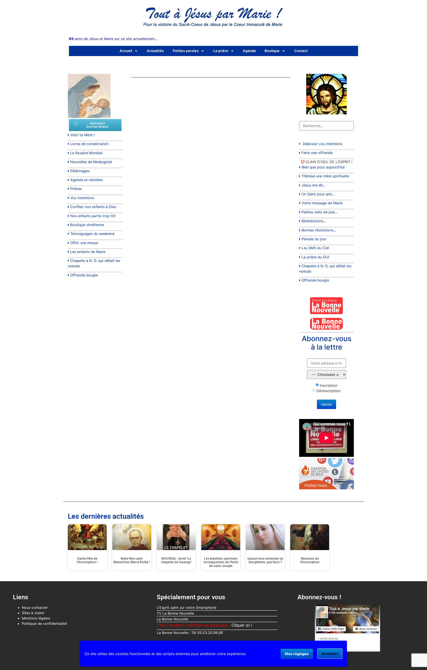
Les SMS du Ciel (315, 248)
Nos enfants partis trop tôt (93, 216)
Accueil (126, 51)
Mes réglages (297, 654)
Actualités (155, 51)
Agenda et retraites (86, 180)
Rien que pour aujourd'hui (323, 167)
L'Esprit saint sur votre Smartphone (186, 607)
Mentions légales (36, 618)
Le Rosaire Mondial (86, 153)
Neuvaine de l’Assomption (309, 560)
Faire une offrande (317, 152)
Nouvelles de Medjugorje (91, 162)
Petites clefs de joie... (319, 212)
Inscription (328, 385)
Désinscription (328, 391)
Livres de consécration (89, 144)
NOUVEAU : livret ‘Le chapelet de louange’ (176, 560)
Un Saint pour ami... (318, 194)
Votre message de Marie (322, 203)
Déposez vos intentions (322, 144)
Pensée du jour (314, 239)
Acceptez (330, 653)
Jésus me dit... (314, 185)
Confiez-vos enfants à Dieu (93, 206)
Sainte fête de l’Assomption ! (87, 560)
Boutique (272, 51)
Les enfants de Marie (87, 251)
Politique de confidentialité (44, 623)
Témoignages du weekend (92, 233)
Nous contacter (35, 607)
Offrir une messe (84, 243)
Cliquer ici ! (227, 625)
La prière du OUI (315, 257)
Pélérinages (80, 171)
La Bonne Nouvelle (172, 619)
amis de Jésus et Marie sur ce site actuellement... (113, 38)
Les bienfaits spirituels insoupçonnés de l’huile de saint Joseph (220, 562)
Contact (301, 51)
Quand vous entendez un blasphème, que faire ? (265, 560)
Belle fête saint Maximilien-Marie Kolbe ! (131, 560)
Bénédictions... (314, 221)
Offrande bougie (84, 275)
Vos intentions (82, 198)
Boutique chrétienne (87, 225)
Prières (76, 188)
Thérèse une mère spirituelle (325, 176)
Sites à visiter (33, 613)
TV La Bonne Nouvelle (175, 613)
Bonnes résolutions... (319, 230)
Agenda (249, 51)
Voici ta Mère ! (82, 135)
